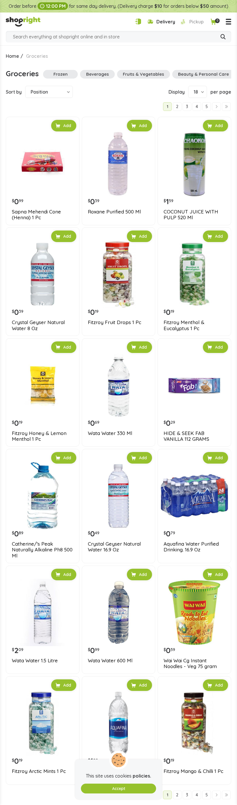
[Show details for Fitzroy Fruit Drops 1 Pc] (118, 274)
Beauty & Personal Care (203, 74)
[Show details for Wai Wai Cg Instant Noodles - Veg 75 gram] (194, 612)
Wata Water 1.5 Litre (35, 660)
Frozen (60, 74)
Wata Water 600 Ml (110, 660)
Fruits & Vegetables (143, 74)
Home (12, 56)
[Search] (223, 37)
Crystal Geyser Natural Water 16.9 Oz (114, 547)
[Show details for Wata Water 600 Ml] (118, 612)
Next (216, 106)
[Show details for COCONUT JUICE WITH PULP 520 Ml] (194, 163)
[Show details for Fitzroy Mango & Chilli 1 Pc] (194, 723)
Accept (118, 788)
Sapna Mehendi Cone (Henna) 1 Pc (36, 214)
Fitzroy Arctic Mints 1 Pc (39, 771)
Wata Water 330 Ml (110, 433)
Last (226, 106)
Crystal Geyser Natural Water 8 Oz (38, 325)
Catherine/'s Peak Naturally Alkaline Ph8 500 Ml (42, 550)
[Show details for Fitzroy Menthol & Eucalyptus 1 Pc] (194, 274)
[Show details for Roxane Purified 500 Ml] (118, 163)
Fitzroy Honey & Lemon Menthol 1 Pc (39, 436)
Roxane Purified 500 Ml (114, 212)
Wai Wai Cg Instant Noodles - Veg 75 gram (190, 663)
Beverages (97, 74)
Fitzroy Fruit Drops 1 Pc (114, 322)
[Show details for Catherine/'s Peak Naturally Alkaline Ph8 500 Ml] (42, 495)
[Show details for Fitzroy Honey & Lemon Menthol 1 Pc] (42, 385)
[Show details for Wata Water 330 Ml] (118, 385)
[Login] (138, 21)
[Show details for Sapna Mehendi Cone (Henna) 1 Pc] (42, 163)
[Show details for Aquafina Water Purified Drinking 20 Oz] (118, 723)
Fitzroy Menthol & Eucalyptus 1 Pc (184, 325)
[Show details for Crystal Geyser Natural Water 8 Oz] (42, 274)
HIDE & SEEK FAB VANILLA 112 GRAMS (186, 436)
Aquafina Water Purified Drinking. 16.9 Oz (191, 547)
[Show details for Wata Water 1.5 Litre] (42, 612)
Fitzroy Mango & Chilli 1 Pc (193, 771)
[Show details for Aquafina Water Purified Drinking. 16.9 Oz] (194, 495)
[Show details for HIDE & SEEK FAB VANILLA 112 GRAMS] (194, 385)
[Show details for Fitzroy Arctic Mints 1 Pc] (42, 723)
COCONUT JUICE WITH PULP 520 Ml (191, 214)
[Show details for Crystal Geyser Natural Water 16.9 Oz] (118, 495)
